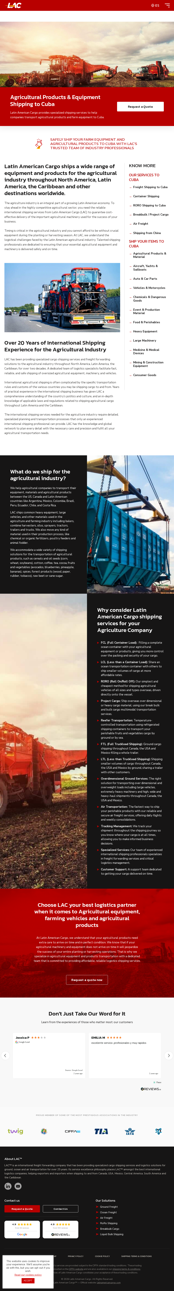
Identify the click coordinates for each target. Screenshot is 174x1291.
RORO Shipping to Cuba (149, 205)
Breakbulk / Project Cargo (151, 214)
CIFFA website (76, 1269)
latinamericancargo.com (109, 1283)
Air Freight (140, 224)
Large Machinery (144, 340)
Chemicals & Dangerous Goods (149, 298)
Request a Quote (140, 106)
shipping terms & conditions (126, 1269)
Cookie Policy (102, 1256)
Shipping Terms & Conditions (136, 1256)
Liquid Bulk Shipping (111, 1234)
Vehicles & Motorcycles (149, 288)
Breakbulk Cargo (109, 1228)
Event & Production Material (146, 311)
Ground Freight (109, 1206)
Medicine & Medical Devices (146, 351)
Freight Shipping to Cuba (150, 187)
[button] (5, 1056)
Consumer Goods (144, 375)
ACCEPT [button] (28, 1280)
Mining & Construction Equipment (148, 364)
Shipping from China (147, 233)
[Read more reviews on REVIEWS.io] (151, 1089)
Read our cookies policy (28, 1274)
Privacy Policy (75, 1256)
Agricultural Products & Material (149, 255)
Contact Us (61, 1209)
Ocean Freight (108, 1212)
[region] (87, 1056)
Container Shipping (146, 196)
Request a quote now (86, 980)
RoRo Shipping (108, 1223)
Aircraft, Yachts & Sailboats (145, 267)
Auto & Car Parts (145, 279)
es (157, 5)
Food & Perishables (146, 322)
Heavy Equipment (145, 331)
